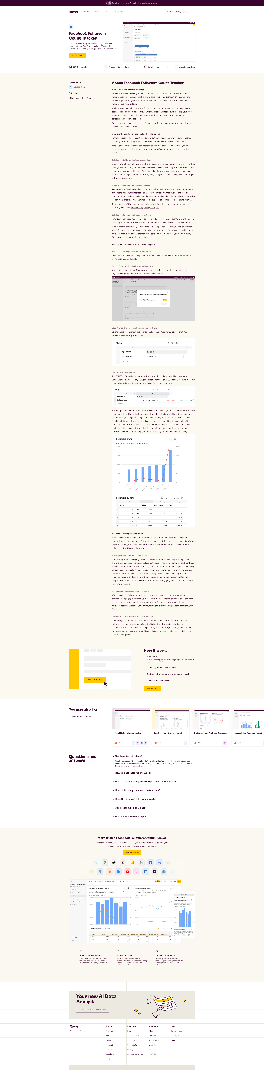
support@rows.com (152, 3)
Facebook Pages (79, 87)
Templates (110, 1050)
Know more (83, 970)
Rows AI (109, 1036)
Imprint (174, 1040)
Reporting (86, 98)
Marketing (74, 98)
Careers (152, 1036)
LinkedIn (152, 1045)
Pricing (130, 1050)
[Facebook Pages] (71, 27)
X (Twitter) (154, 1040)
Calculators (110, 1054)
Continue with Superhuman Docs (93, 1009)
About (151, 1031)
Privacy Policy (176, 1036)
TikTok (151, 1050)
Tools (108, 1059)
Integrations (111, 1045)
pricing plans (141, 766)
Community (132, 1045)
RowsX (108, 1040)
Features (109, 1031)
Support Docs (133, 1036)
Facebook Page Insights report (145, 207)
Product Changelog (135, 1054)
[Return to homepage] (73, 12)
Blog (129, 1031)
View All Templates (80, 716)
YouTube (152, 1054)
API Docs (131, 1040)
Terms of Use (176, 1031)
